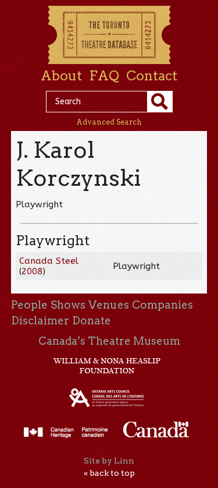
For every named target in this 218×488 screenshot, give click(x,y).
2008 (32, 271)
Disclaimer (40, 320)
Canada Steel (48, 261)
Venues (108, 305)
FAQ (104, 76)
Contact (151, 76)
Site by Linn (109, 460)
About (61, 76)
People (29, 305)
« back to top (109, 473)
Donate (91, 320)
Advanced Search (109, 122)
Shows (68, 305)
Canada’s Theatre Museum (109, 341)
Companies (162, 305)
